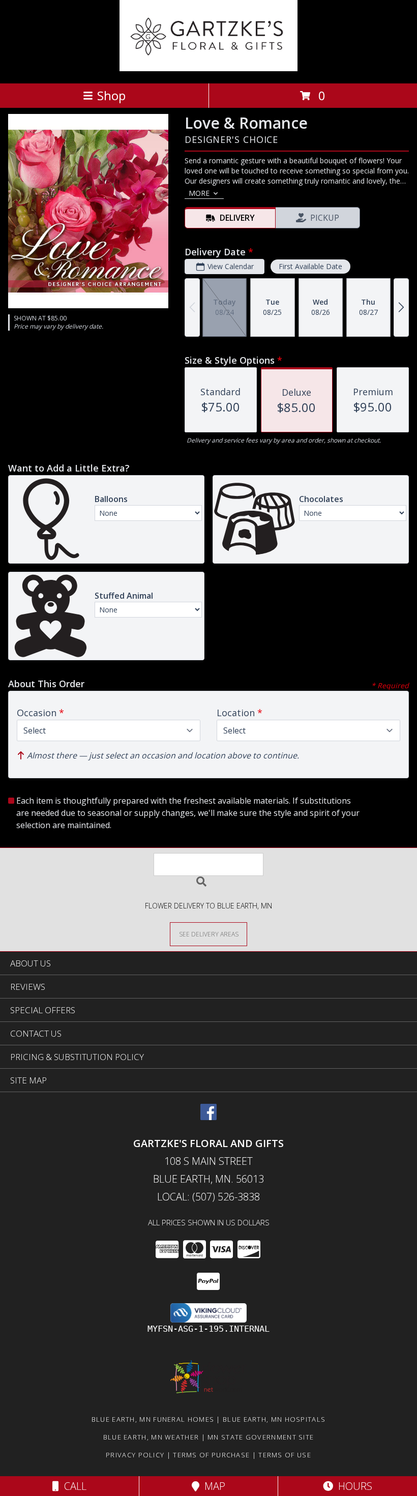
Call (72, 1486)
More (199, 193)
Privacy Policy (135, 1454)
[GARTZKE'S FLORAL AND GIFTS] (209, 68)
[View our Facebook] (208, 1117)
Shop (111, 95)
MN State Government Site (260, 1437)
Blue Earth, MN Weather (151, 1437)
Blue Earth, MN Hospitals (274, 1419)
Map (212, 1486)
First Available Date (310, 266)
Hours (352, 1486)
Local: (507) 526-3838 (208, 1197)
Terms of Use (284, 1454)
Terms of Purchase (211, 1454)
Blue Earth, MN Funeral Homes (153, 1419)
